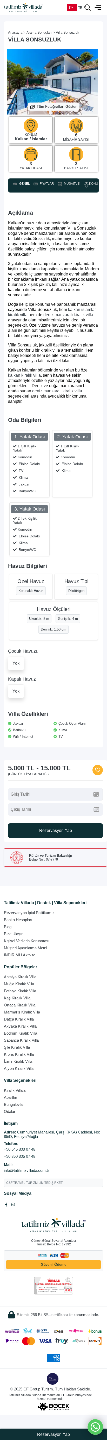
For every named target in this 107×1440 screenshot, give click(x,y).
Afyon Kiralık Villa (19, 1068)
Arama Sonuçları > (40, 32)
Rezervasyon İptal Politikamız (29, 912)
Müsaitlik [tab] (71, 184)
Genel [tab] (23, 184)
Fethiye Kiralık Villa (20, 991)
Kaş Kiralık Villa (17, 998)
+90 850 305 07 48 (19, 1156)
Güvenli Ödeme (53, 1264)
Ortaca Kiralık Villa (19, 1005)
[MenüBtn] (98, 7)
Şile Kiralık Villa (17, 1047)
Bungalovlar (14, 1104)
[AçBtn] (87, 7)
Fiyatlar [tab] (46, 184)
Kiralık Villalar (15, 1090)
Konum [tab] (95, 183)
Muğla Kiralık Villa (19, 984)
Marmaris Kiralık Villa (22, 1012)
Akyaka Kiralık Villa (20, 1026)
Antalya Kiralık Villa (20, 977)
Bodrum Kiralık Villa (20, 1033)
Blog (7, 927)
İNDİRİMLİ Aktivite (19, 955)
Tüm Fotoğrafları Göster (57, 106)
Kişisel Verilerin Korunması (26, 941)
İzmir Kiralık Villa (18, 1061)
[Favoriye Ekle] (97, 770)
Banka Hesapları (18, 919)
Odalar (9, 1111)
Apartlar (10, 1097)
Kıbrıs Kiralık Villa (19, 1054)
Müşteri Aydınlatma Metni (25, 948)
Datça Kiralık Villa (19, 1019)
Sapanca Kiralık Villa (21, 1040)
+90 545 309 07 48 (19, 1149)
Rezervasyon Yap (55, 830)
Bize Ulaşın (13, 934)
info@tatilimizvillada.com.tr (26, 1170)
